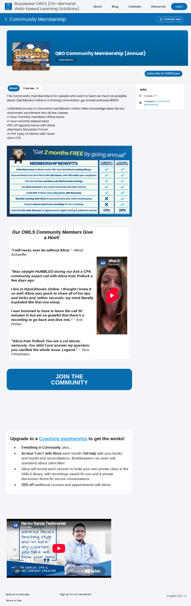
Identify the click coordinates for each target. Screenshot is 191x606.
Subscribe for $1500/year (163, 73)
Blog (115, 6)
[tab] (14, 88)
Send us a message (17, 594)
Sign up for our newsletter (75, 594)
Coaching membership (63, 438)
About (97, 6)
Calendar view (172, 19)
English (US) (176, 595)
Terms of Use (13, 600)
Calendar (134, 6)
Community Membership (157, 103)
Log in (179, 6)
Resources (158, 6)
